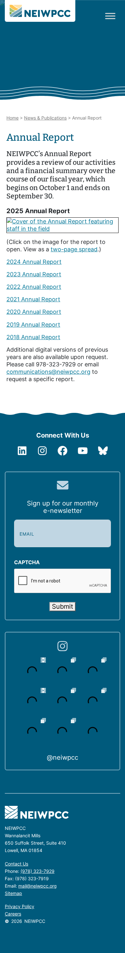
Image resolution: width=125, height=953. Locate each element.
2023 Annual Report (33, 274)
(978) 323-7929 (37, 871)
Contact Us (16, 863)
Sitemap (13, 893)
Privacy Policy (19, 906)
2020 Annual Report (33, 311)
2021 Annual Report (33, 299)
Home (12, 118)
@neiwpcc (62, 757)
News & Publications (45, 118)
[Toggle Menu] (110, 16)
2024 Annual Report (34, 261)
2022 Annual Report (33, 286)
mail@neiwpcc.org (37, 886)
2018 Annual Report (33, 337)
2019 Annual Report (33, 324)
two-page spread (74, 249)
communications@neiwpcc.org (48, 371)
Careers (13, 913)
